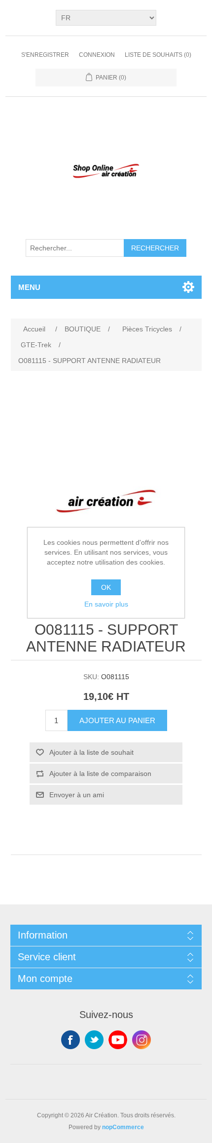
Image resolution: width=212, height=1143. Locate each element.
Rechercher (155, 248)
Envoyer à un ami (76, 795)
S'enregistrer (45, 54)
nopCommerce (123, 1127)
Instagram (141, 1039)
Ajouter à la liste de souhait (91, 752)
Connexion (97, 54)
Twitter (94, 1039)
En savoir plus (106, 604)
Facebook (70, 1039)
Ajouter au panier (117, 720)
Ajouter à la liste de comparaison (100, 773)
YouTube (117, 1039)
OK (106, 587)
